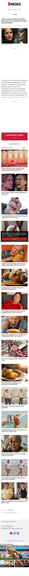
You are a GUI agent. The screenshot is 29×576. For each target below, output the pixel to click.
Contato (3, 521)
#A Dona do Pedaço (10, 512)
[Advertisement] (14, 63)
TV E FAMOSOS (9, 510)
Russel (22, 26)
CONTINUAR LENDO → (14, 136)
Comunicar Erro (13, 143)
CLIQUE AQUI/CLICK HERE (17, 528)
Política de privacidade (11, 521)
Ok (14, 239)
